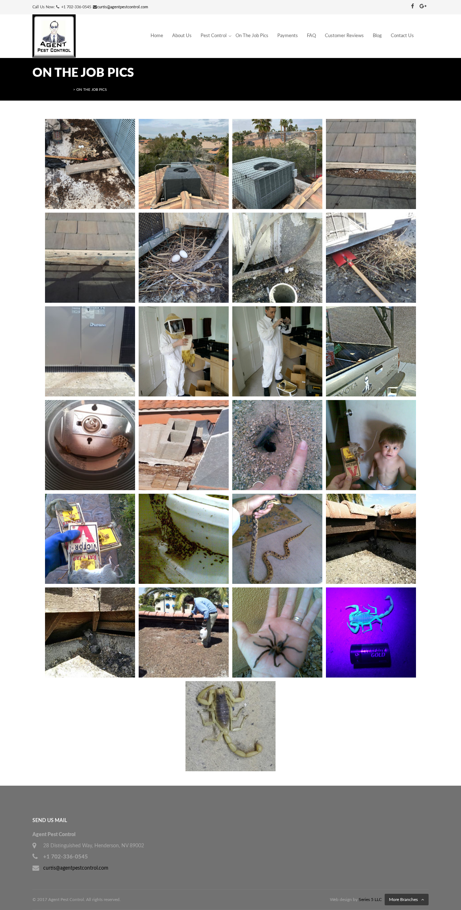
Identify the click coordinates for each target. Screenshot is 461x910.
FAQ (311, 36)
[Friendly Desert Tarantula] (277, 632)
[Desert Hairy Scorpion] (230, 726)
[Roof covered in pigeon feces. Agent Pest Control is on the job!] (184, 632)
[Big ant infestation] (184, 539)
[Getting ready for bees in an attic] (184, 351)
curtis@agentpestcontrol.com (122, 7)
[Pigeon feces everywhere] (371, 539)
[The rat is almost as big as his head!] (371, 445)
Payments (287, 36)
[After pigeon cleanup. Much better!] (90, 258)
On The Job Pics (252, 36)
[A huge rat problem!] (90, 539)
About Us (182, 36)
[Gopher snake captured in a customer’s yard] (277, 539)
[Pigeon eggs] (184, 258)
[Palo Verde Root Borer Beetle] (277, 445)
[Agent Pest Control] (54, 36)
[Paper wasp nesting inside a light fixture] (90, 445)
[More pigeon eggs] (277, 258)
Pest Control (214, 36)
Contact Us (402, 36)
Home (157, 36)
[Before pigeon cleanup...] (371, 164)
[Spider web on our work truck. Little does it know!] (371, 351)
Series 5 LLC (370, 899)
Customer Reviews (344, 36)
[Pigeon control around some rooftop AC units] (90, 164)
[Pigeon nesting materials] (371, 258)
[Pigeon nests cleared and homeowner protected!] (90, 351)
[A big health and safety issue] (90, 632)
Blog (377, 36)
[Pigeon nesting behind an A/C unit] (184, 445)
